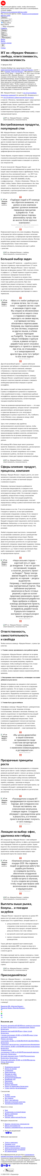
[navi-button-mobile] (3, 45)
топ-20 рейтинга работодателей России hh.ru (18, 97)
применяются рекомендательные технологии (17, 1155)
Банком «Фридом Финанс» (14, 71)
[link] (4, 35)
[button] (3, 39)
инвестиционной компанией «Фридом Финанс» (17, 70)
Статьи (3, 48)
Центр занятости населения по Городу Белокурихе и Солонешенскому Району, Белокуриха (20, 1027)
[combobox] (9, 1170)
